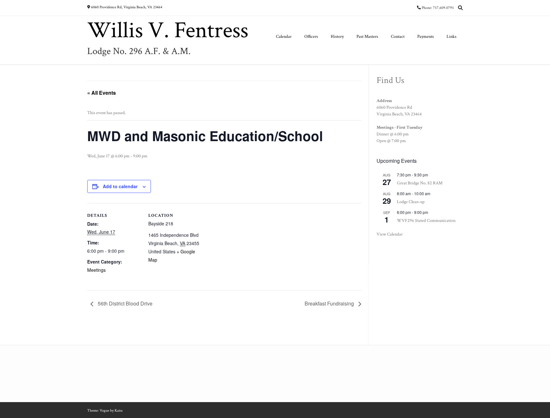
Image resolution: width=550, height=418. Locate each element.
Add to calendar (120, 186)
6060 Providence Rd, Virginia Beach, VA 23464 (126, 7)
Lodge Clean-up (411, 202)
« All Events (101, 92)
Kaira (119, 410)
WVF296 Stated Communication (426, 220)
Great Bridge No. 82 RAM (419, 183)
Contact (398, 36)
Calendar (284, 36)
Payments (425, 36)
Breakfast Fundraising (330, 303)
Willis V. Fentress (167, 30)
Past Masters (367, 36)
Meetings (96, 270)
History (337, 36)
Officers (311, 36)
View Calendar (390, 234)
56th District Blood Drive (124, 303)
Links (451, 36)
